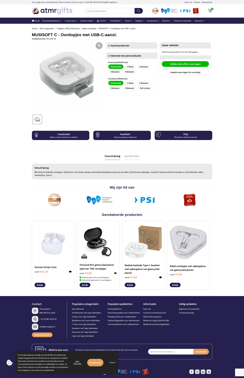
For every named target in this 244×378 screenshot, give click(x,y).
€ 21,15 (41, 271)
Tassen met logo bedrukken (84, 316)
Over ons (188, 2)
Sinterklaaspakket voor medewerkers (124, 312)
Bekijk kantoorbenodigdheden (156, 324)
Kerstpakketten (115, 309)
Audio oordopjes (89, 28)
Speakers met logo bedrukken (85, 328)
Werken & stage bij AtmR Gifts (156, 320)
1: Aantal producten (118, 45)
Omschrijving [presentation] (112, 156)
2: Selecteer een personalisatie (124, 55)
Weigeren (113, 362)
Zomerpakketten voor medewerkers (123, 324)
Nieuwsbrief (207, 2)
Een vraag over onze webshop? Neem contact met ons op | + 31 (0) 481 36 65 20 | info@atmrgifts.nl (74, 2)
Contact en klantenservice (154, 312)
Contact (197, 2)
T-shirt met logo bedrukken (84, 324)
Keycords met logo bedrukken (85, 332)
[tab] (112, 156)
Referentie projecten (152, 316)
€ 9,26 (86, 273)
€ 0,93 (176, 274)
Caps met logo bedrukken (83, 336)
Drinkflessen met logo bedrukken (86, 312)
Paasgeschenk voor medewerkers (122, 316)
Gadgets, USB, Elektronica (68, 28)
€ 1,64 (131, 277)
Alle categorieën (47, 28)
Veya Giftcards (78, 309)
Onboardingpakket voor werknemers (124, 320)
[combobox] (109, 11)
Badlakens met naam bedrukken (86, 320)
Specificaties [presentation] (131, 156)
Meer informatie (77, 362)
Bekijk (40, 285)
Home (37, 20)
